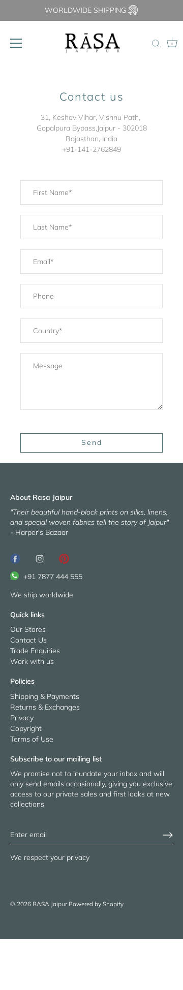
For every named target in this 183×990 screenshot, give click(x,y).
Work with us (32, 661)
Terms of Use (31, 739)
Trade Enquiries (35, 650)
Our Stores (28, 629)
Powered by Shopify (96, 904)
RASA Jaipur (50, 904)
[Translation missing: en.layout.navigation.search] (155, 44)
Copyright (26, 728)
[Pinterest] (64, 557)
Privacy (22, 717)
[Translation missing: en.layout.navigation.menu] (16, 43)
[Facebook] (15, 557)
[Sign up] (168, 835)
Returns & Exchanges (45, 707)
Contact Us (28, 640)
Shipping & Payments (44, 696)
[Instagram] (40, 557)
